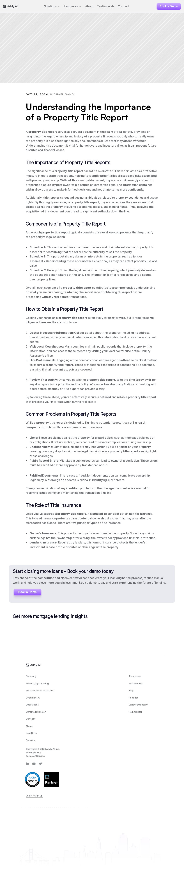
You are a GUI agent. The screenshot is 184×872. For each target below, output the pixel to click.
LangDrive (31, 733)
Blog (131, 690)
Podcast (133, 697)
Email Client (32, 704)
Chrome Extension (36, 711)
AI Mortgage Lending (37, 683)
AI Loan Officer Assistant (40, 690)
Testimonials (136, 683)
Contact (30, 718)
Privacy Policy (33, 752)
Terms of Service (35, 755)
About (29, 726)
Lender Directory (138, 704)
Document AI (33, 697)
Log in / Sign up (34, 795)
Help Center (135, 711)
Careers (30, 740)
